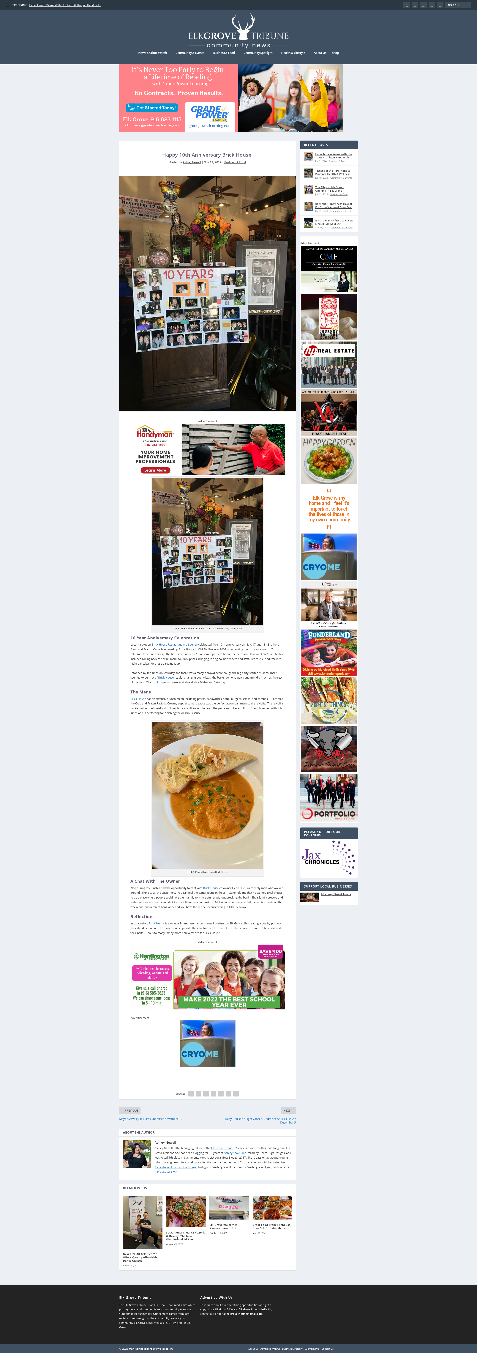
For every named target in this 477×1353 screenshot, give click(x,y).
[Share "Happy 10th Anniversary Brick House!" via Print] (236, 1093)
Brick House (166, 677)
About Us (320, 53)
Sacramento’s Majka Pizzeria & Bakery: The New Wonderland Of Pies (185, 1236)
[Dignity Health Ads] (329, 531)
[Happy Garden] (329, 483)
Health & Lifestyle (293, 53)
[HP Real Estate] (329, 387)
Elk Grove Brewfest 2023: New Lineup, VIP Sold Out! (334, 222)
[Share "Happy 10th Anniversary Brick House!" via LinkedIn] (221, 1093)
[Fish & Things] (329, 723)
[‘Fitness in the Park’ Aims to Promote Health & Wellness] (308, 173)
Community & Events (190, 53)
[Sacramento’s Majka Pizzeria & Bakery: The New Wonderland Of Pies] (186, 1211)
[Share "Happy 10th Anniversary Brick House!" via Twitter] (198, 1093)
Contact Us (327, 1348)
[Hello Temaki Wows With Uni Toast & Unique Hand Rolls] (308, 156)
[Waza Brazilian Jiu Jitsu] (329, 435)
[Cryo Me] (208, 1066)
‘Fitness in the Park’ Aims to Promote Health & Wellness (332, 172)
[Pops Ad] (329, 771)
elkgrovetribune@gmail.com (245, 1314)
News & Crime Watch (152, 53)
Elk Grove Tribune (222, 1148)
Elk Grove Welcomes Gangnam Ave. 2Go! (223, 1226)
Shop (335, 53)
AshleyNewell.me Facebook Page (176, 1167)
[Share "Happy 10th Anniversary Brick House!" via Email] (228, 1093)
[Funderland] (329, 675)
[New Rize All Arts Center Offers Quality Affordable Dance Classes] (142, 1222)
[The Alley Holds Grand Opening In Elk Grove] (308, 189)
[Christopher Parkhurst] (329, 627)
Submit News (312, 1348)
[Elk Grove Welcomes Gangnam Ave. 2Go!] (229, 1208)
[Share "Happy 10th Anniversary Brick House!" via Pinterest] (213, 1093)
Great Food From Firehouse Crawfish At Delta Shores (271, 1226)
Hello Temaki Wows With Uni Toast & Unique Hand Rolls (333, 155)
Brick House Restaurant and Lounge (175, 644)
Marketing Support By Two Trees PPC (151, 1348)
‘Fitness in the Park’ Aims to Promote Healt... (57, 5)
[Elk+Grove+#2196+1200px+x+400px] (231, 95)
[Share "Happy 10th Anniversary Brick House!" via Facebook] (191, 1093)
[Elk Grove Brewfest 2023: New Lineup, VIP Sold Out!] (308, 223)
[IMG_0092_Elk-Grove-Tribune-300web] (329, 339)
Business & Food (224, 53)
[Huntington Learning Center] (207, 1008)
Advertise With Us (270, 1348)
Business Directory (292, 1348)
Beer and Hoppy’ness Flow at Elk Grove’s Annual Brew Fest (333, 205)
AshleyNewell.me (235, 1153)
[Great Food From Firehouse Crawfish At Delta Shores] (272, 1208)
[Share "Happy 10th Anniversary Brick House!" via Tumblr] (206, 1093)
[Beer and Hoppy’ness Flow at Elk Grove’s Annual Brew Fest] (308, 206)
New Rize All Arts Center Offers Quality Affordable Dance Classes (140, 1257)
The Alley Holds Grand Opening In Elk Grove (329, 188)
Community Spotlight (258, 53)
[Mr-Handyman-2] (207, 474)
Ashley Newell (192, 162)
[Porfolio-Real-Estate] (329, 820)
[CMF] (329, 291)
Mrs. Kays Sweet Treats (336, 894)
